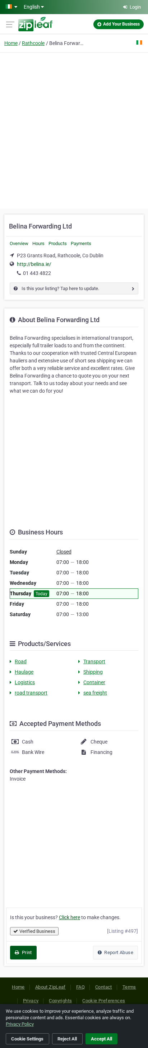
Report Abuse (118, 952)
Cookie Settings (27, 1039)
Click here (69, 917)
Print (26, 952)
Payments (81, 243)
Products (57, 243)
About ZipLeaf (50, 987)
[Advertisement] (74, 129)
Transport (94, 661)
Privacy (31, 1000)
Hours (38, 243)
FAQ (80, 987)
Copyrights (60, 1000)
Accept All (101, 1039)
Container (94, 682)
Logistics (25, 682)
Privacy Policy (20, 1024)
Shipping (93, 672)
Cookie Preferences (103, 1000)
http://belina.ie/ (34, 264)
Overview (19, 243)
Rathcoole (33, 43)
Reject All (67, 1039)
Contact (103, 987)
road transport (31, 693)
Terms (129, 987)
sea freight (95, 693)
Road (21, 661)
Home (11, 43)
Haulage (24, 672)
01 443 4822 (37, 273)
